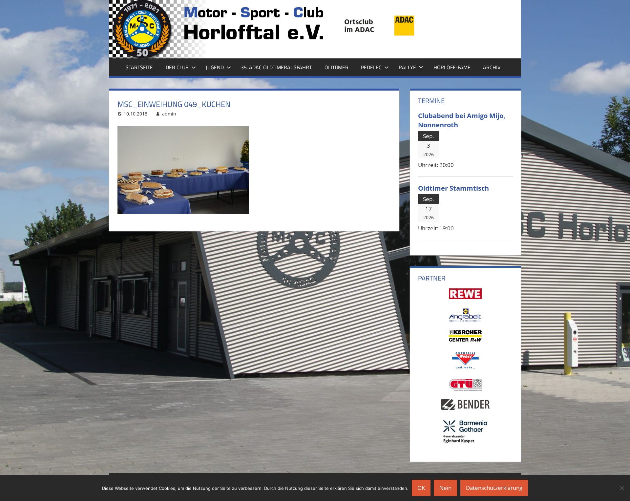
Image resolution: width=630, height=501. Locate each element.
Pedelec (371, 67)
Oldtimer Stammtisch (453, 188)
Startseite (139, 67)
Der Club (177, 67)
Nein (445, 487)
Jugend (215, 67)
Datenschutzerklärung (494, 487)
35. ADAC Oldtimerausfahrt (276, 67)
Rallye (407, 67)
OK (421, 487)
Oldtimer (336, 67)
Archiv (491, 67)
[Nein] (622, 488)
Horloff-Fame (452, 67)
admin (169, 114)
